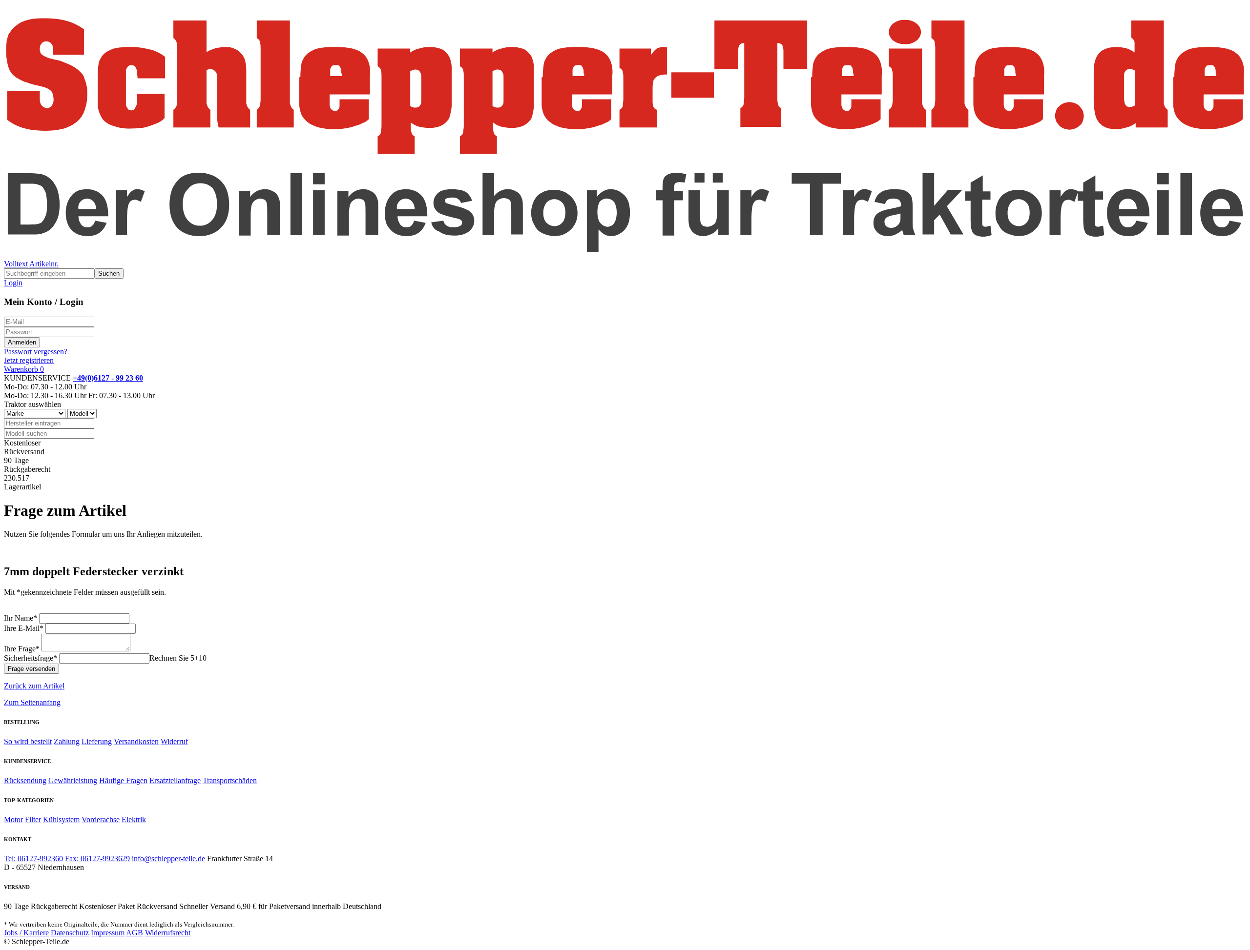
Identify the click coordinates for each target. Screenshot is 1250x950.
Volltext (16, 264)
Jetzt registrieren (29, 360)
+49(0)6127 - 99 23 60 (108, 378)
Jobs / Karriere (26, 933)
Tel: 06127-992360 (33, 858)
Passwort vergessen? (35, 351)
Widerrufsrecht (167, 933)
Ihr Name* (20, 618)
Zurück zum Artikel (34, 686)
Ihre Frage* (22, 649)
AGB (134, 933)
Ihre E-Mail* (23, 628)
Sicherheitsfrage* (30, 658)
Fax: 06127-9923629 (97, 858)
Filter (33, 819)
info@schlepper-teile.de (168, 858)
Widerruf (174, 741)
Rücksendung (25, 780)
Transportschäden (230, 780)
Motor (13, 819)
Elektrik (134, 819)
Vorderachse (101, 819)
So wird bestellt (28, 741)
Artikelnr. (44, 264)
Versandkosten (136, 741)
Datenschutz (70, 933)
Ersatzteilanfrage (175, 780)
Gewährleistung (72, 780)
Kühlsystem (61, 819)
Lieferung (97, 741)
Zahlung (67, 741)
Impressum (108, 933)
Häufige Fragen (123, 780)
